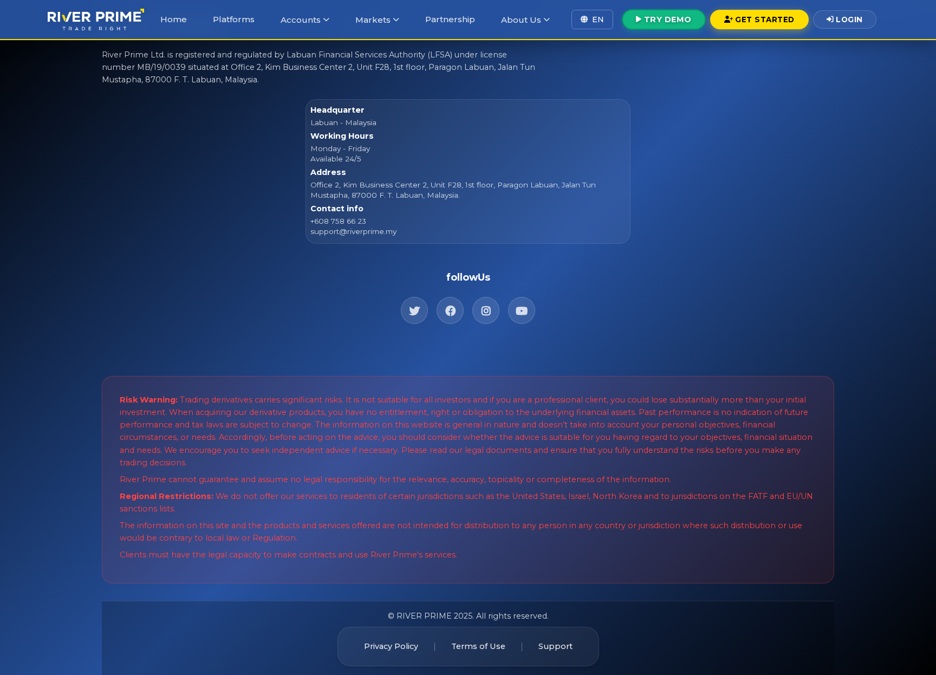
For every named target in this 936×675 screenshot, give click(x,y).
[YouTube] (521, 310)
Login (849, 19)
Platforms (234, 19)
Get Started (765, 19)
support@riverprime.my (353, 231)
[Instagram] (485, 310)
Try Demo (668, 19)
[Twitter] (414, 310)
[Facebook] (450, 310)
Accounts (301, 20)
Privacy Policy (391, 646)
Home (173, 19)
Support (555, 646)
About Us (521, 20)
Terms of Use (478, 646)
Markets (373, 20)
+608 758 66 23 (338, 221)
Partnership (450, 19)
